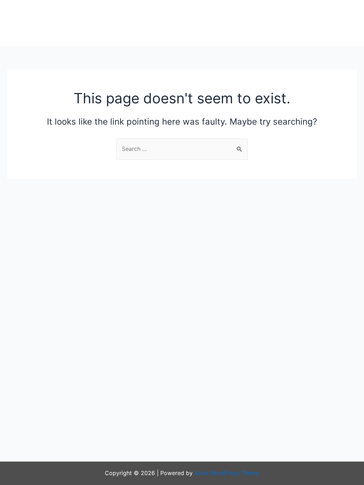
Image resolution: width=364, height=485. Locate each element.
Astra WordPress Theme (226, 472)
